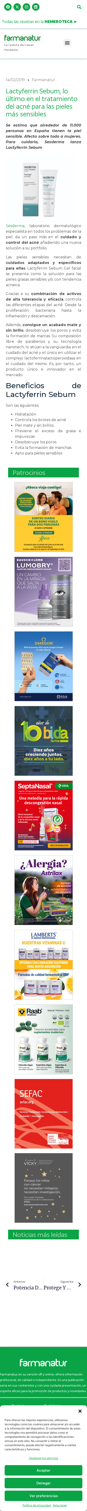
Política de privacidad (37, 1505)
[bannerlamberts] (43, 517)
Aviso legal (60, 1505)
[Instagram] (26, 7)
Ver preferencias (43, 1496)
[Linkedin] (35, 7)
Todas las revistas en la (39, 21)
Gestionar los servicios (43, 1458)
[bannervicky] (44, 1188)
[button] (80, 1411)
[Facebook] (8, 7)
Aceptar (43, 1470)
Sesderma (15, 226)
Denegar (43, 1483)
